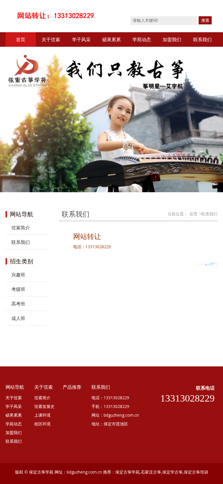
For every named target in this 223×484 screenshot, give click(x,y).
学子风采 (81, 39)
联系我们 (202, 39)
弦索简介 (20, 227)
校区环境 (42, 424)
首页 (20, 39)
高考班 (18, 304)
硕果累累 (111, 39)
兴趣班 (18, 274)
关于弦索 (51, 39)
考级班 (18, 289)
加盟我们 (172, 39)
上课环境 (42, 415)
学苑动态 (141, 39)
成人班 (18, 318)
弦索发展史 (44, 406)
